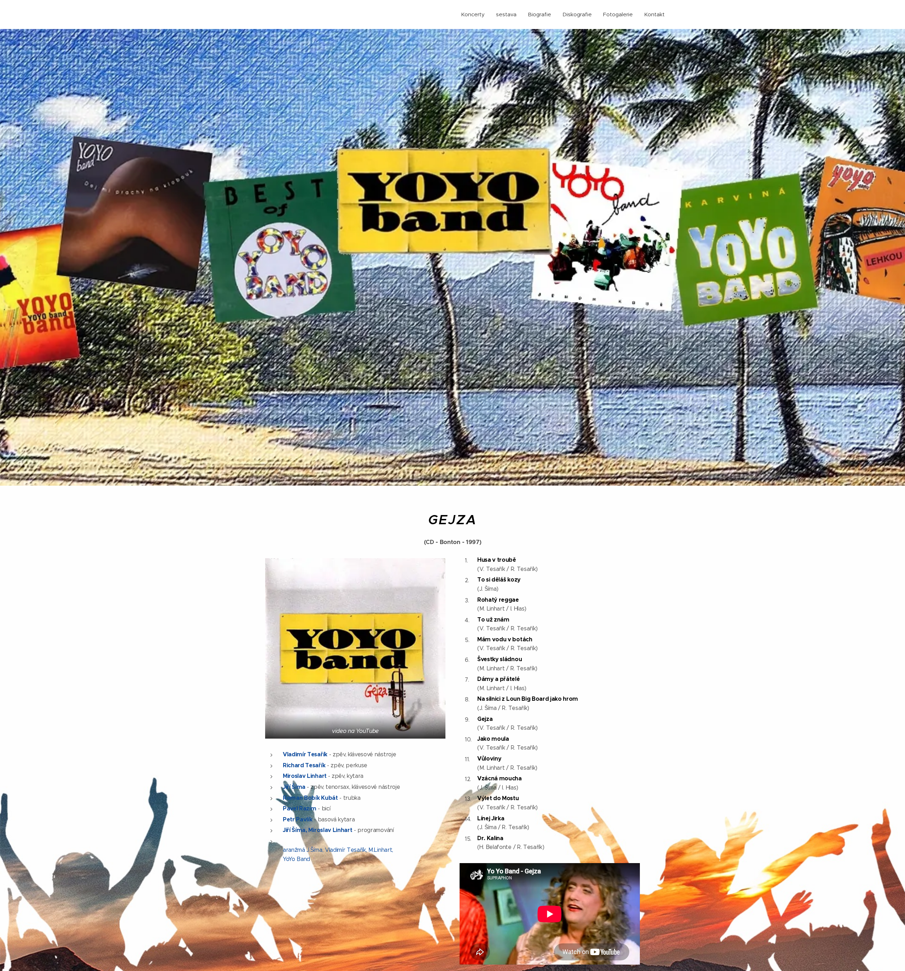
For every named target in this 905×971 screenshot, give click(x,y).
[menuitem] (474, 14)
